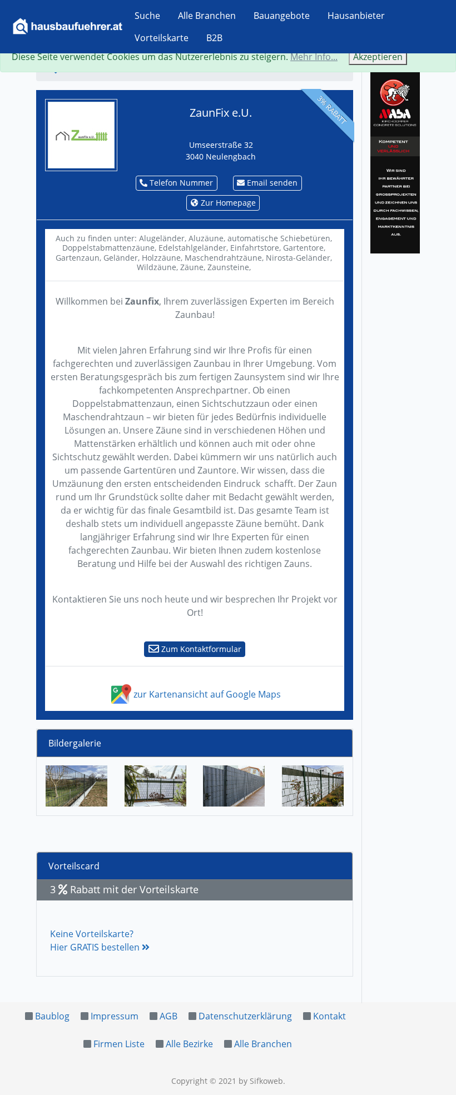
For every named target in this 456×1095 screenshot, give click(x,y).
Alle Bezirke (189, 1044)
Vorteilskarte (162, 38)
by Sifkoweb (261, 1081)
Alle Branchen (207, 15)
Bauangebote (282, 15)
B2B (214, 38)
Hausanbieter (356, 15)
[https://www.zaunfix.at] (81, 134)
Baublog (52, 1016)
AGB (168, 1016)
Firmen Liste (119, 1044)
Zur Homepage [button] (227, 202)
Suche (147, 15)
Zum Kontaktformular (200, 649)
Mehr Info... (314, 57)
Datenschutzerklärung (245, 1016)
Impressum (114, 1016)
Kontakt (329, 1016)
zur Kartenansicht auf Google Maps (206, 694)
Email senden (271, 182)
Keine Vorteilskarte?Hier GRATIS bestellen (96, 940)
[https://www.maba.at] (395, 160)
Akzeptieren (378, 57)
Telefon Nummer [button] (180, 182)
